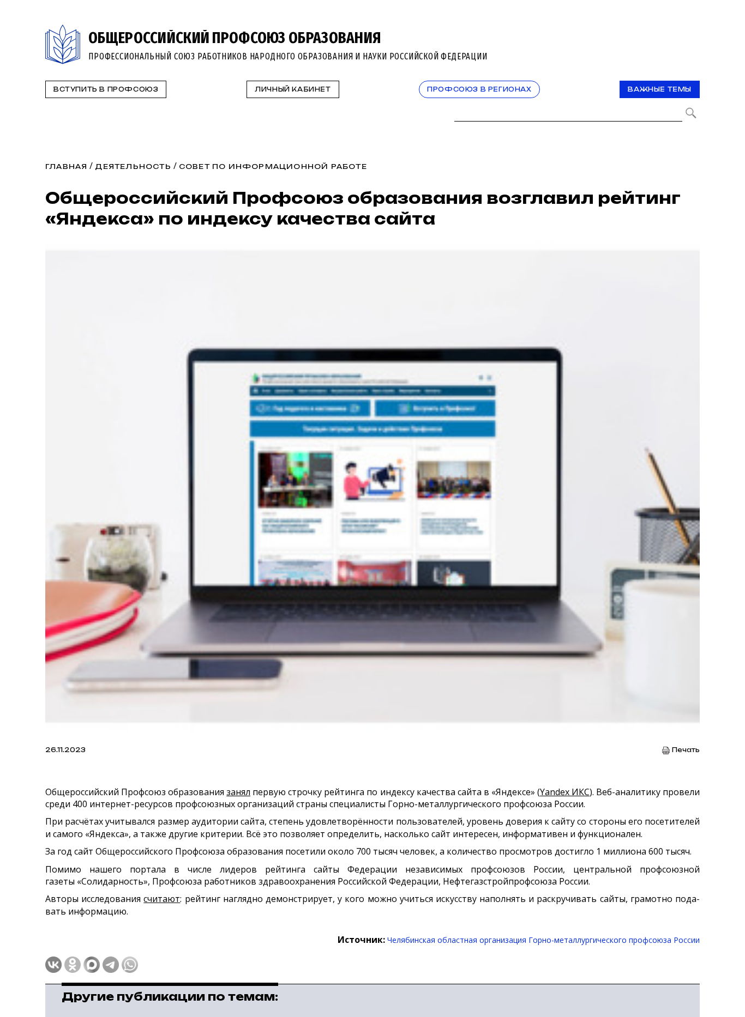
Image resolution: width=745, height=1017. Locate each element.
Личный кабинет (293, 89)
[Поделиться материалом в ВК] (53, 965)
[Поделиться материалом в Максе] (91, 965)
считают (161, 899)
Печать (686, 750)
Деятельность (133, 166)
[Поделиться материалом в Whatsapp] (130, 965)
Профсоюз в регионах (479, 89)
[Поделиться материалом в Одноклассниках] (72, 965)
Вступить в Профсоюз (105, 89)
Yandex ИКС (565, 792)
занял (238, 792)
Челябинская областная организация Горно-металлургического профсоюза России (543, 940)
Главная (66, 166)
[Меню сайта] (690, 31)
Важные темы (660, 89)
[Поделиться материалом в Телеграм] (111, 965)
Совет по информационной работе (273, 166)
